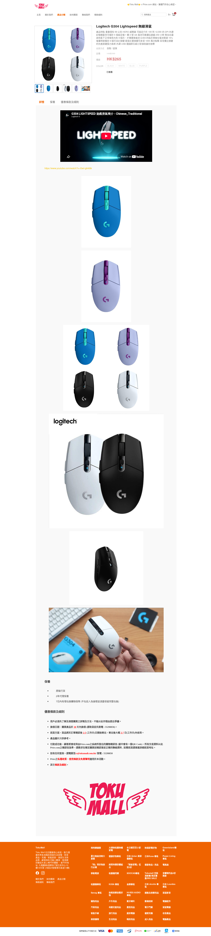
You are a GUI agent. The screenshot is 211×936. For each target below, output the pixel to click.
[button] (110, 66)
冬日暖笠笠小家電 (134, 848)
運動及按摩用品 (152, 892)
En (169, 14)
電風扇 (166, 864)
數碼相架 (149, 901)
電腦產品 (167, 919)
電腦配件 (167, 901)
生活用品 (113, 919)
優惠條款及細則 (70, 102)
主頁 (39, 14)
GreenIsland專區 (170, 848)
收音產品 (167, 913)
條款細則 (98, 14)
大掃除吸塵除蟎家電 (116, 848)
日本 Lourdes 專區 (169, 885)
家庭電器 (167, 907)
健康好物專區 (115, 856)
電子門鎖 (149, 907)
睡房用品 (131, 919)
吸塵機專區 (96, 884)
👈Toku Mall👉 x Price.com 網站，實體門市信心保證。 (152, 4)
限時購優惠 (96, 847)
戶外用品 (113, 901)
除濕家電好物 (151, 847)
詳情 (41, 102)
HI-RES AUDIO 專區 (134, 893)
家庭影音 (167, 892)
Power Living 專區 (169, 857)
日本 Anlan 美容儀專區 (134, 857)
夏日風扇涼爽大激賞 (98, 857)
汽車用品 (95, 907)
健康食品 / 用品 (151, 864)
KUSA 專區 (114, 884)
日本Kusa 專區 (151, 856)
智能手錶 (95, 913)
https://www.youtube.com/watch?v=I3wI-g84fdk (68, 168)
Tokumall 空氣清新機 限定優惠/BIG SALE (151, 875)
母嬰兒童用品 (115, 907)
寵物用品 (95, 901)
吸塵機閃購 (114, 873)
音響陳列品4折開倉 (169, 874)
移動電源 (95, 873)
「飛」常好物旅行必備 (98, 865)
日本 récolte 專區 (152, 885)
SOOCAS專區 (133, 873)
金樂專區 (131, 884)
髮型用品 (131, 907)
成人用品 (149, 919)
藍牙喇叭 (131, 901)
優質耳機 (149, 913)
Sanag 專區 (96, 892)
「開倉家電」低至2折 (134, 865)
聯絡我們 (86, 14)
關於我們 (49, 14)
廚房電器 (131, 913)
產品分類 (61, 14)
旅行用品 (113, 913)
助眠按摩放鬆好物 (116, 893)
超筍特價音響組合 (116, 865)
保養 (52, 102)
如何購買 (74, 14)
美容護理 (95, 919)
